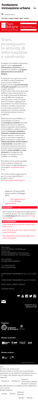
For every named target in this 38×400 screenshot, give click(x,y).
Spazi (21, 18)
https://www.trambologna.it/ (14, 180)
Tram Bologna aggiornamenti (13, 202)
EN (35, 8)
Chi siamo (5, 18)
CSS (32, 362)
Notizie (16, 18)
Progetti (11, 18)
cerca (2, 14)
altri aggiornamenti (17, 199)
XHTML (26, 362)
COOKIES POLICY (7, 289)
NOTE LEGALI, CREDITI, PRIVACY (13, 284)
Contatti (26, 18)
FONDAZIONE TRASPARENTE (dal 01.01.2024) (18, 280)
